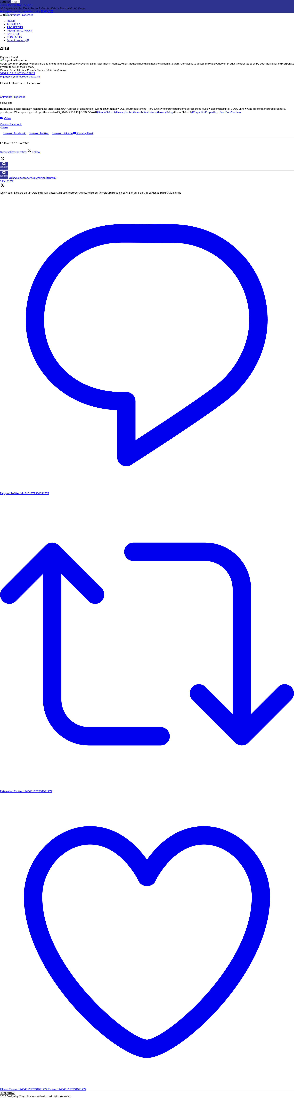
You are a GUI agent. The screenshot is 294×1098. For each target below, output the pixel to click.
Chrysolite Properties (12, 96)
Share (4, 127)
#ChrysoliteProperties (204, 112)
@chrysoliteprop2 (45, 177)
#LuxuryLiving (165, 112)
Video (7, 118)
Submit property (17, 40)
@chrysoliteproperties (22, 177)
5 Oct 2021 (6, 181)
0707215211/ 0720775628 (16, 5)
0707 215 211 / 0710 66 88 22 (17, 73)
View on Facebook (11, 124)
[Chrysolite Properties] (19, 14)
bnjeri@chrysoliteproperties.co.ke (20, 11)
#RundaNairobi (106, 112)
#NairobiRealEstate (144, 112)
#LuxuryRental (123, 112)
